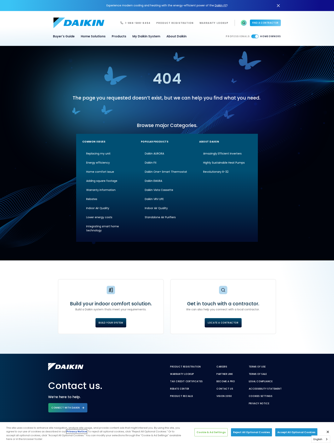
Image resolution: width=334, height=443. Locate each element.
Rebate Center (179, 388)
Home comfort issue (100, 172)
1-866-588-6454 (138, 23)
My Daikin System (146, 36)
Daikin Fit (151, 163)
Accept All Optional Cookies (296, 432)
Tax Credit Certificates (186, 381)
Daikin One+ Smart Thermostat (166, 172)
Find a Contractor (265, 22)
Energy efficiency (98, 163)
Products (119, 36)
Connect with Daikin (65, 407)
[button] (244, 23)
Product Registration (175, 23)
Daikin (221, 5)
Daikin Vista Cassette (159, 190)
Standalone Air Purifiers (160, 217)
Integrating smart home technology (102, 228)
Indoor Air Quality (97, 208)
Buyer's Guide (64, 36)
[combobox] (320, 439)
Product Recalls (181, 396)
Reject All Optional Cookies (251, 432)
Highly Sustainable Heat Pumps (224, 163)
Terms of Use (257, 366)
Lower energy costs (99, 217)
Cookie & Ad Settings (211, 432)
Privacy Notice (259, 403)
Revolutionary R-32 (215, 172)
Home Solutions (93, 36)
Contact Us (224, 388)
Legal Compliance (261, 381)
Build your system (111, 322)
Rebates (91, 199)
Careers (221, 366)
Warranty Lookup (182, 374)
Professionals (238, 36)
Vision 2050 (224, 396)
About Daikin (176, 36)
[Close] (328, 432)
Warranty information (101, 190)
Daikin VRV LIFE (154, 199)
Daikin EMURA (153, 181)
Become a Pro (225, 381)
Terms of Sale (258, 374)
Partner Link (224, 374)
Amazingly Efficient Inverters (222, 153)
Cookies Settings (261, 396)
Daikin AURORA (154, 153)
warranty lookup (213, 23)
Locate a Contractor (223, 322)
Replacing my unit (98, 153)
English (318, 439)
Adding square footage (101, 181)
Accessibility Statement (265, 388)
